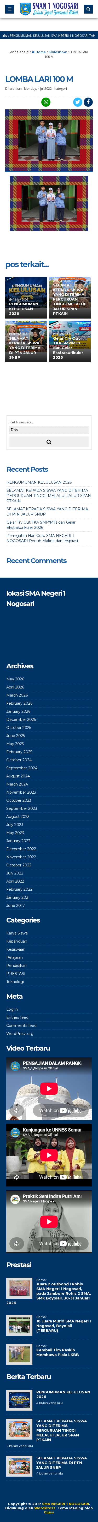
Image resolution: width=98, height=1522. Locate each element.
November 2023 (21, 792)
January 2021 (18, 897)
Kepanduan (16, 941)
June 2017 (15, 905)
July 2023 (14, 824)
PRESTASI (15, 973)
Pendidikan (16, 965)
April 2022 (15, 881)
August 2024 (18, 776)
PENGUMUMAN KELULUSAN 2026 (23, 309)
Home (40, 52)
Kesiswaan (15, 949)
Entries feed (17, 1017)
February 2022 (19, 889)
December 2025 (21, 719)
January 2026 (18, 711)
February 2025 (19, 752)
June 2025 (15, 735)
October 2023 (18, 800)
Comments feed (21, 1025)
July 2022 (14, 873)
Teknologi (15, 981)
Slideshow (58, 52)
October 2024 (19, 760)
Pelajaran (14, 957)
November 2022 (21, 857)
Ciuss (49, 1512)
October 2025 (18, 727)
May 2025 (15, 743)
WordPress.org (19, 1033)
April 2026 (15, 687)
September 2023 (21, 808)
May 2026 (15, 679)
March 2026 (17, 695)
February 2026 (19, 703)
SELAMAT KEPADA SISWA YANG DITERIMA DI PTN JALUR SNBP (25, 348)
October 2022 (18, 865)
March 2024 (17, 784)
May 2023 (15, 832)
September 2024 (21, 768)
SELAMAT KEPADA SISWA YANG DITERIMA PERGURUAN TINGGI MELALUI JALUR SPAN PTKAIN (69, 299)
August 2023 (18, 816)
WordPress (44, 1508)
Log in (12, 1009)
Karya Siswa (17, 933)
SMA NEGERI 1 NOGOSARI (65, 1504)
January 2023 (18, 840)
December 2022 (21, 849)
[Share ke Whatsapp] (45, 102)
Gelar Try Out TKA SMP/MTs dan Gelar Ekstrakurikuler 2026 (68, 348)
